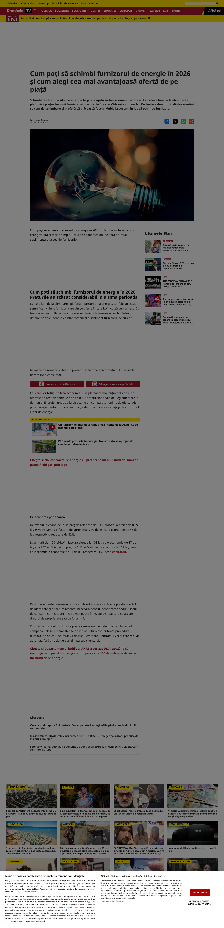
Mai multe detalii (28, 891)
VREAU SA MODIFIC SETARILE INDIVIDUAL (199, 902)
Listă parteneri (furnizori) (112, 901)
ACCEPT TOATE (200, 892)
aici (66, 910)
